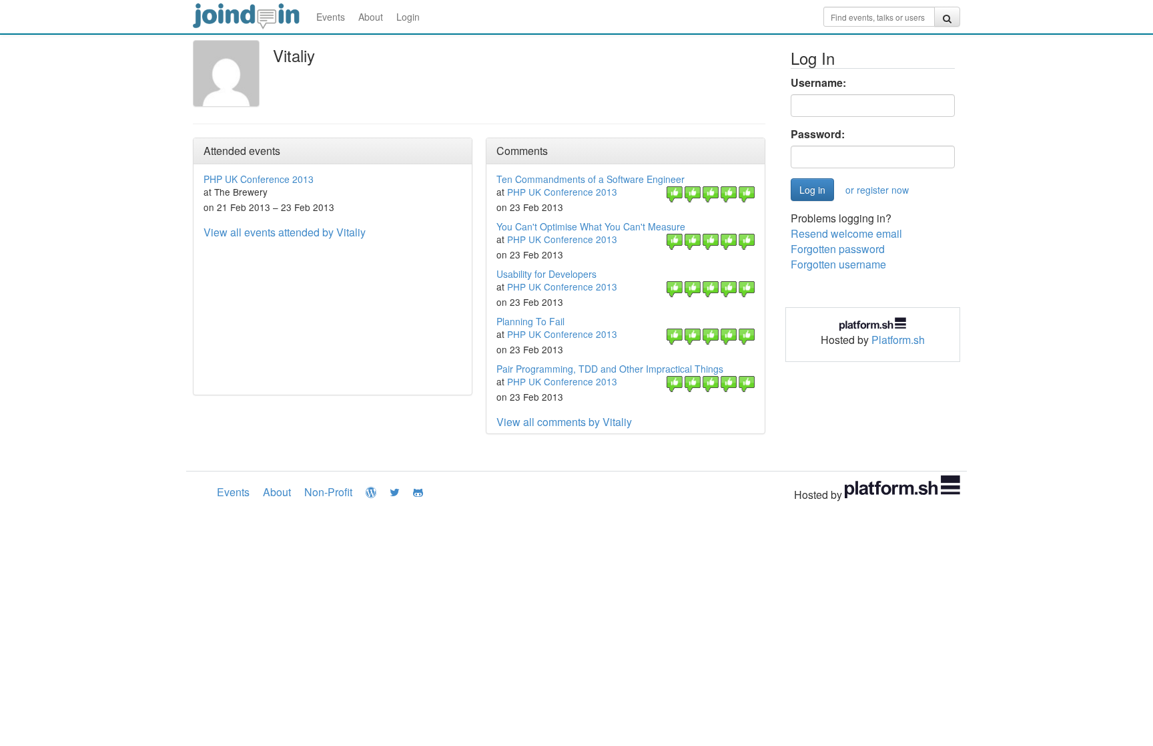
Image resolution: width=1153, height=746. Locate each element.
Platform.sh (898, 339)
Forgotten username (838, 264)
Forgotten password (838, 248)
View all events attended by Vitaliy (285, 232)
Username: (818, 82)
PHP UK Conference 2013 (259, 179)
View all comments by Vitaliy (564, 421)
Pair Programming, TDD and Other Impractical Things (609, 368)
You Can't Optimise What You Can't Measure (590, 226)
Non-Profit (328, 492)
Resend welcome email (846, 233)
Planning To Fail (530, 321)
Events (330, 16)
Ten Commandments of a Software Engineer (590, 179)
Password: (818, 134)
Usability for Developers (546, 274)
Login (408, 16)
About (370, 16)
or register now (877, 189)
